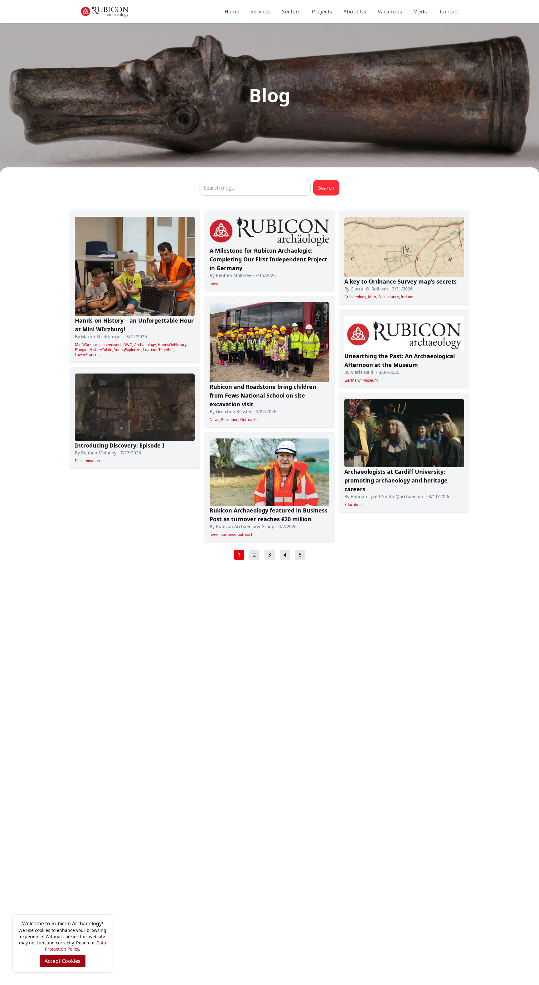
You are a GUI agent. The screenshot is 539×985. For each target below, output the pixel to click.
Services (260, 11)
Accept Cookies (62, 961)
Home (232, 11)
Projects (322, 11)
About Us (354, 11)
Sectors (291, 11)
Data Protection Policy (75, 946)
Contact (449, 11)
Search (326, 187)
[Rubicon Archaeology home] (105, 11)
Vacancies (390, 11)
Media (421, 11)
